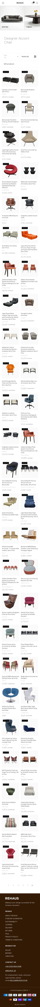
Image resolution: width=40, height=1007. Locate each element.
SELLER (8, 950)
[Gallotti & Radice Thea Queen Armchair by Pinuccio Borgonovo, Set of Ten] (10, 268)
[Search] (37, 3)
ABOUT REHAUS (11, 916)
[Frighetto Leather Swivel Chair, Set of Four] (10, 435)
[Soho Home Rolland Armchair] (10, 791)
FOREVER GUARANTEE (13, 919)
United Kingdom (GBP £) (19, 990)
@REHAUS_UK (10, 971)
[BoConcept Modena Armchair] (29, 78)
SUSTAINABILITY (11, 922)
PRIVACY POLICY (11, 937)
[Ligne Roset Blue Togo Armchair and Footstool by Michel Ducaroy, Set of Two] (29, 501)
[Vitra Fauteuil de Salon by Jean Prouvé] (29, 108)
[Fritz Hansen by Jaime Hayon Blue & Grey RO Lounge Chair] (10, 727)
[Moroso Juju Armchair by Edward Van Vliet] (29, 567)
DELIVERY (8, 928)
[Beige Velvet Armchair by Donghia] (29, 665)
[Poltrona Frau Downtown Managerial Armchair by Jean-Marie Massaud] (29, 401)
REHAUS (20, 3)
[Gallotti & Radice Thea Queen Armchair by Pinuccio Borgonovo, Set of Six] (29, 435)
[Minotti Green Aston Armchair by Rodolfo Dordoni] (10, 633)
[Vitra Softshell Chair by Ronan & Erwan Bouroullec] (10, 469)
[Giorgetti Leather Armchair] (29, 302)
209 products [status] (9, 64)
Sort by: (5, 56)
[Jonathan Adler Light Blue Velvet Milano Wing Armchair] (29, 695)
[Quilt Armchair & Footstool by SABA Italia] (10, 501)
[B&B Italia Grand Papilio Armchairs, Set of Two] (29, 170)
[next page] (32, 885)
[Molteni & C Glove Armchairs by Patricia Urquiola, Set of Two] (10, 336)
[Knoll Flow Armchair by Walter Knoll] (29, 138)
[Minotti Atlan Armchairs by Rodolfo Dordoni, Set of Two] (29, 759)
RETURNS (8, 931)
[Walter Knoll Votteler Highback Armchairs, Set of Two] (29, 268)
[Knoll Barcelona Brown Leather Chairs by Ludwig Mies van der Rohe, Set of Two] (29, 853)
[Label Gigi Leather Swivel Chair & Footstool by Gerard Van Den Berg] (10, 138)
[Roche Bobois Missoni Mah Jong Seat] (10, 823)
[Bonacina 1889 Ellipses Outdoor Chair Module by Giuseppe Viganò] (29, 535)
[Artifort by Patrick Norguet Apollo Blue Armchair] (10, 695)
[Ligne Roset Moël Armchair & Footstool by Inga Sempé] (10, 853)
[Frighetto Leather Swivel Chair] (29, 204)
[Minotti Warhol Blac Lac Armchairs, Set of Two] (29, 369)
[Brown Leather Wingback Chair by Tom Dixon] (10, 601)
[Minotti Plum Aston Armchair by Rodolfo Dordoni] (29, 601)
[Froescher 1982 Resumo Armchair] (10, 204)
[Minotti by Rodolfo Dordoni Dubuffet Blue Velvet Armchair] (29, 727)
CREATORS (9, 956)
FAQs (7, 934)
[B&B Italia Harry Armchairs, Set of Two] (29, 823)
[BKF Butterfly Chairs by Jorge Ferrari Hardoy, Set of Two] (10, 759)
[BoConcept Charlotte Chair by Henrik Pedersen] (10, 108)
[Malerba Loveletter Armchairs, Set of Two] (10, 401)
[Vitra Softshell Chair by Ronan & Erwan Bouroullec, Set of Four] (29, 469)
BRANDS (8, 953)
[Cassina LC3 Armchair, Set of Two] (10, 78)
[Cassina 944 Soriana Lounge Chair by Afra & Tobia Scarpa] (29, 791)
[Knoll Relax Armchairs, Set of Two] (10, 234)
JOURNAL (9, 925)
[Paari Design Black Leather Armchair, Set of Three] (29, 633)
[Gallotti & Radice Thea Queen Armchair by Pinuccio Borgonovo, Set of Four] (10, 567)
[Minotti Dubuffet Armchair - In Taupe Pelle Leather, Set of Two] (10, 535)
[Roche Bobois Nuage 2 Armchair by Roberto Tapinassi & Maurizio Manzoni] (10, 170)
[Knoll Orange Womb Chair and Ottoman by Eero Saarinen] (10, 369)
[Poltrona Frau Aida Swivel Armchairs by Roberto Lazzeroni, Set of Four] (29, 336)
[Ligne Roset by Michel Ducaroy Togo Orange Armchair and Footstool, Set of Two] (29, 234)
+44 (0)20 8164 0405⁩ (13, 966)
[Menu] (3, 3)
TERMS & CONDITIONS (13, 940)
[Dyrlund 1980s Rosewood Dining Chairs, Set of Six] (10, 665)
